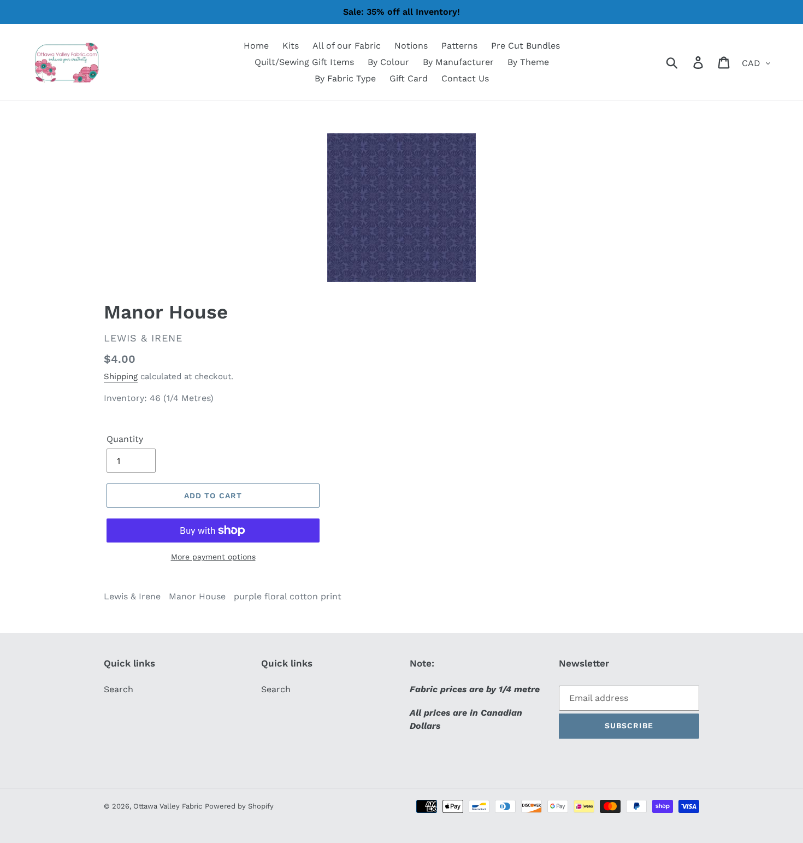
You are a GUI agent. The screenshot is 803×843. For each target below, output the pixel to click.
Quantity (125, 439)
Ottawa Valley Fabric (167, 806)
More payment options (213, 556)
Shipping (121, 376)
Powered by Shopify (239, 806)
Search (118, 689)
